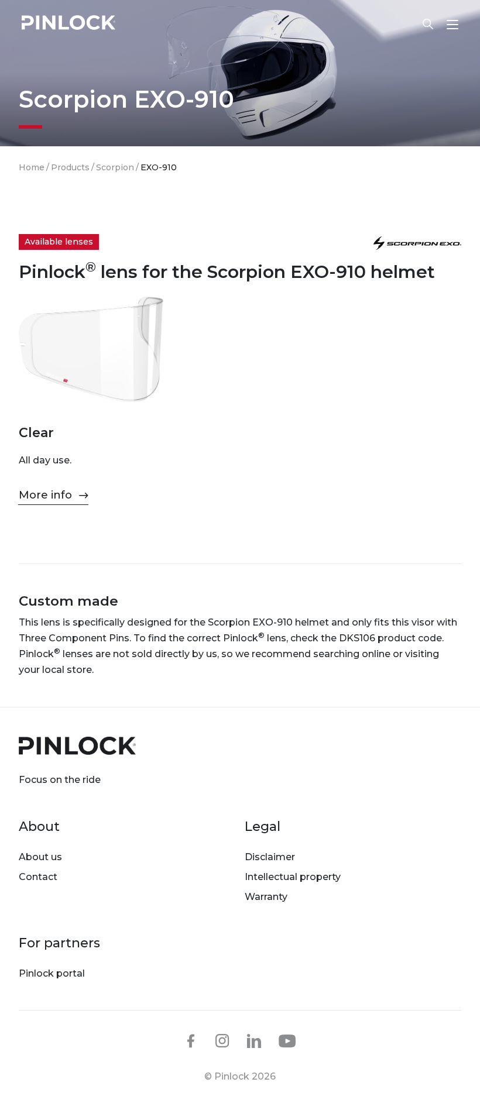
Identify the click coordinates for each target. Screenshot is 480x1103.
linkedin (254, 1041)
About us (40, 857)
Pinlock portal (52, 973)
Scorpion (115, 167)
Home (31, 167)
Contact (38, 876)
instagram (222, 1041)
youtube (287, 1042)
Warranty (266, 896)
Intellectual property (293, 876)
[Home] (68, 24)
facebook (191, 1041)
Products (70, 167)
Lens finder (422, 24)
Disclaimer (270, 857)
